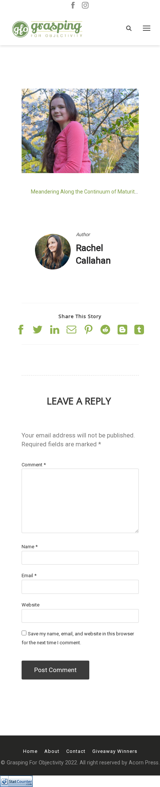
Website (30, 605)
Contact (76, 751)
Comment (34, 464)
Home (30, 751)
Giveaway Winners (114, 751)
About (52, 751)
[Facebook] (73, 5)
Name (30, 546)
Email (29, 575)
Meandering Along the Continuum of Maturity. (84, 192)
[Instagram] (85, 5)
